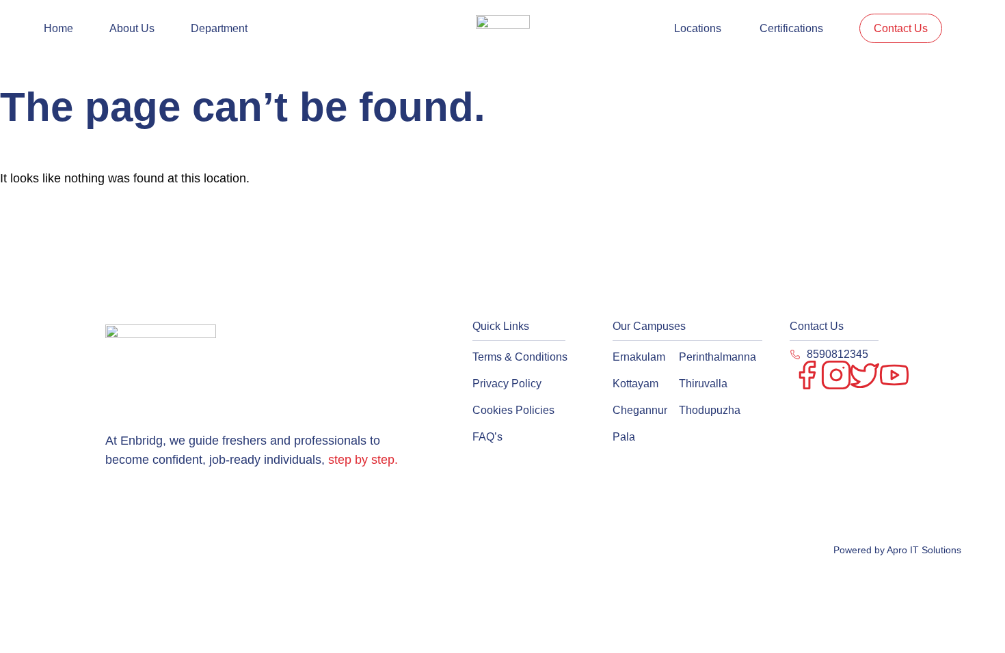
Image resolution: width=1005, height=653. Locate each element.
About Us (132, 28)
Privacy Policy (506, 383)
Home (58, 28)
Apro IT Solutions (923, 549)
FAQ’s (487, 437)
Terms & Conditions (519, 357)
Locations (697, 28)
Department (219, 28)
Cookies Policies (513, 410)
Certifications (791, 28)
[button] (222, 28)
